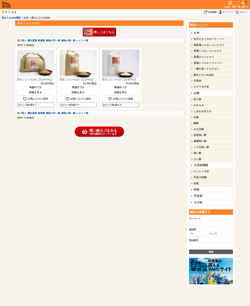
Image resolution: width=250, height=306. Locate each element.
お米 (26, 17)
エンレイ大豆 (201, 171)
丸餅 (196, 117)
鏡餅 (196, 123)
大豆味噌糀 (201, 165)
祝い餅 (197, 152)
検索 (211, 251)
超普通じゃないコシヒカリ (209, 44)
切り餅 (197, 99)
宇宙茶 (198, 195)
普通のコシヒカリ (204, 56)
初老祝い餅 (200, 134)
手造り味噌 (200, 177)
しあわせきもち (203, 111)
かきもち (199, 105)
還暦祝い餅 (200, 141)
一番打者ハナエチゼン (206, 68)
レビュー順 (82, 40)
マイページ (228, 12)
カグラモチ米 (201, 86)
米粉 (196, 189)
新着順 (41, 40)
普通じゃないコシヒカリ (208, 50)
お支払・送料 (230, 7)
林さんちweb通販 (11, 17)
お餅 (196, 93)
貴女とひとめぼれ (204, 74)
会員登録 (212, 12)
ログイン (243, 12)
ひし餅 (197, 158)
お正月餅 (199, 129)
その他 (198, 202)
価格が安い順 (53, 40)
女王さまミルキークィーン (209, 38)
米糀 (196, 183)
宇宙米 (197, 80)
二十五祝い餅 (201, 147)
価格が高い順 (68, 40)
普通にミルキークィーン (208, 62)
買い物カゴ (243, 4)
